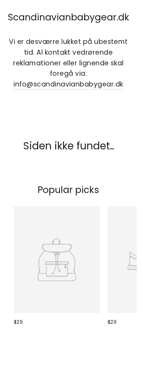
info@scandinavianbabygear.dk (68, 84)
